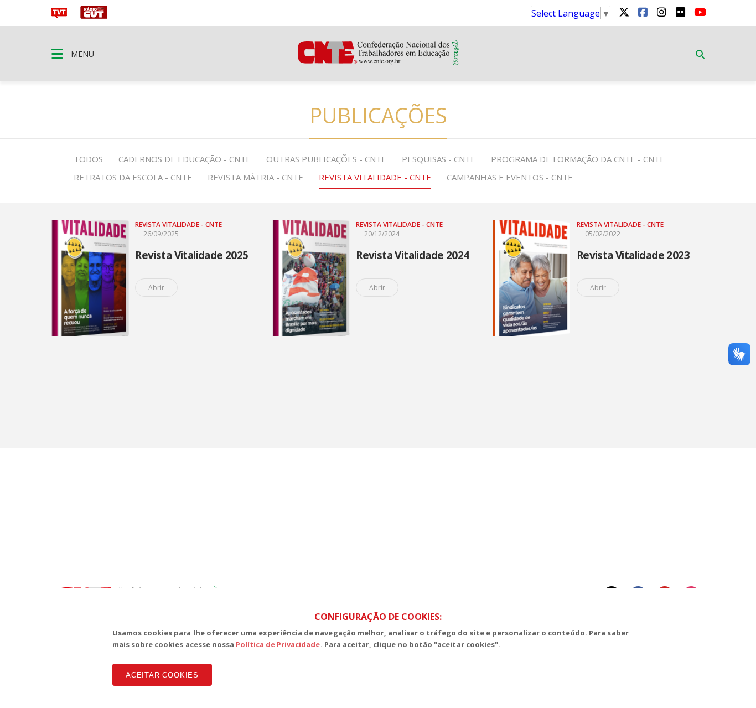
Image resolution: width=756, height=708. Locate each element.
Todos (88, 158)
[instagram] (661, 11)
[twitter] (623, 11)
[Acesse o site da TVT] (59, 15)
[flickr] (680, 11)
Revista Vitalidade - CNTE (375, 177)
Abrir (156, 287)
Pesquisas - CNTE (438, 158)
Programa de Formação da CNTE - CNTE (578, 158)
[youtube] (699, 11)
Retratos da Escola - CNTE (133, 177)
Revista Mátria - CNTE (255, 177)
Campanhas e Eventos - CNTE (510, 177)
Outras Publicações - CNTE (326, 158)
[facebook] (642, 11)
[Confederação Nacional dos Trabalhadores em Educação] (378, 62)
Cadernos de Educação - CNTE (184, 158)
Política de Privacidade (278, 644)
